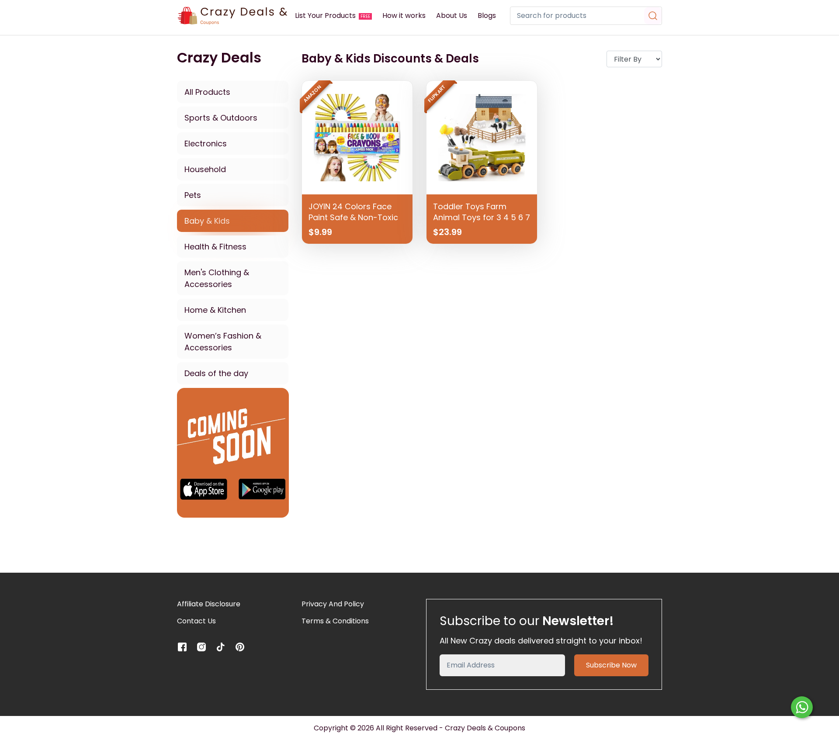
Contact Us (196, 621)
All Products (207, 91)
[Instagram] (201, 647)
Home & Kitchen (215, 309)
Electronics (205, 143)
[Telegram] (220, 647)
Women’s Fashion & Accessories (222, 341)
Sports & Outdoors (220, 117)
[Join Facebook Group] (233, 452)
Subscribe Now (611, 665)
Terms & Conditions (335, 621)
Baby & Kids (207, 220)
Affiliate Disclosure (208, 604)
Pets (192, 195)
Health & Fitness (215, 246)
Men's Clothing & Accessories (216, 278)
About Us (451, 15)
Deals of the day (216, 373)
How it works (404, 15)
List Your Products (332, 15)
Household (205, 169)
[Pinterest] (240, 647)
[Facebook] (182, 647)
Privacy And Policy (333, 604)
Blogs (487, 15)
